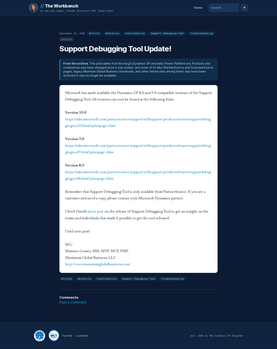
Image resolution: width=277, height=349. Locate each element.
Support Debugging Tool (167, 33)
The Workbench (59, 6)
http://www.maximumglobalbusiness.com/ (98, 264)
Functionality (135, 33)
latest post (96, 212)
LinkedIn (82, 335)
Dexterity (112, 33)
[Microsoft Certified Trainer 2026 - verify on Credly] (54, 336)
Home (198, 8)
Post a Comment (72, 302)
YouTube (67, 335)
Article (94, 33)
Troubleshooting (201, 33)
